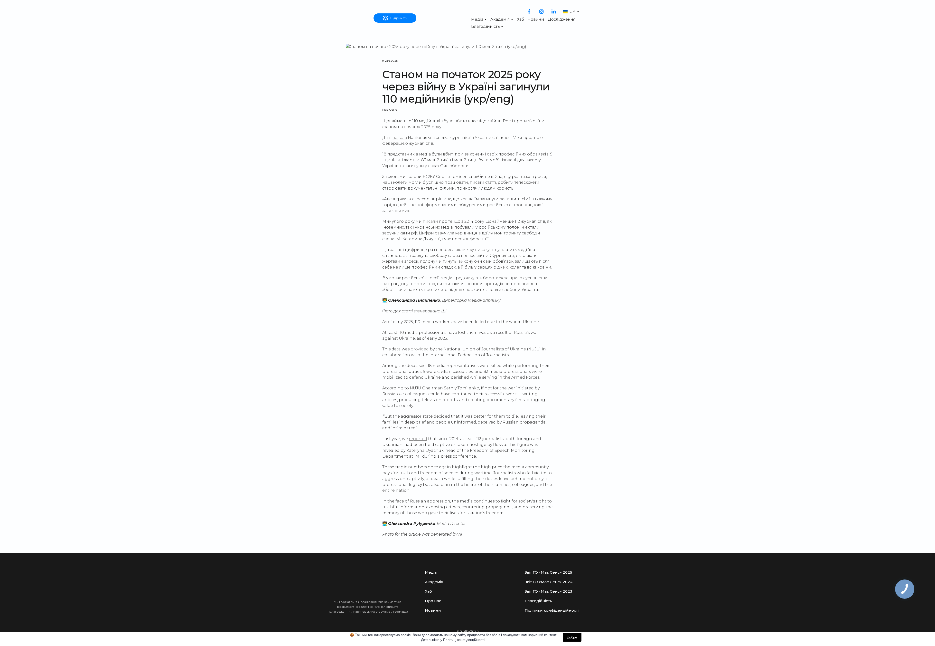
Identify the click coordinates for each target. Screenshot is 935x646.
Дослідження (562, 19)
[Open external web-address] (347, 18)
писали (430, 221)
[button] (395, 18)
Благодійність (485, 26)
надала (400, 137)
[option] (569, 11)
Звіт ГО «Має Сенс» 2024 (548, 581)
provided (420, 349)
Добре (572, 637)
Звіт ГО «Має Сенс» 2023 (548, 591)
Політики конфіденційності (552, 610)
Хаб (520, 19)
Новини (536, 19)
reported (418, 438)
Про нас (433, 600)
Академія (500, 19)
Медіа (477, 19)
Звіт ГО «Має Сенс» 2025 (548, 572)
